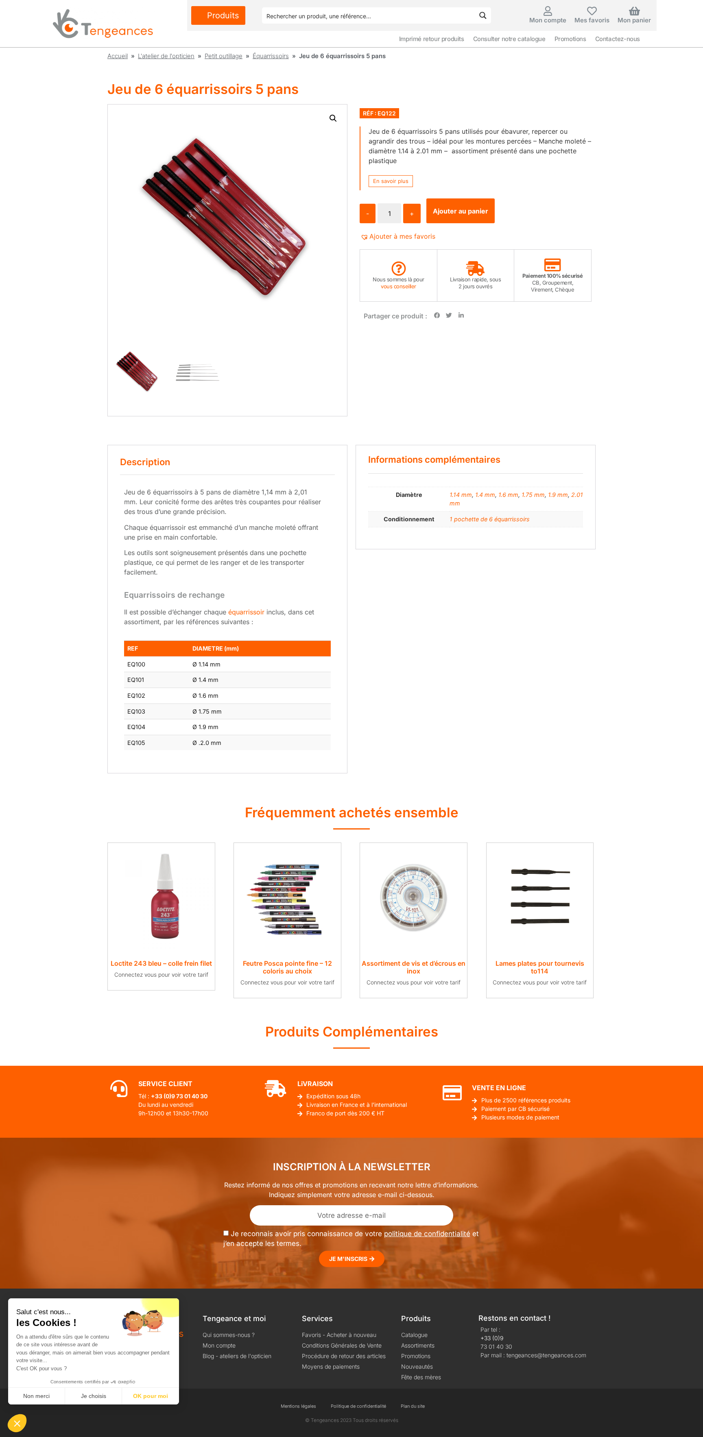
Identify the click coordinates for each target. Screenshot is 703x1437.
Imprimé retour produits (431, 39)
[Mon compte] (548, 11)
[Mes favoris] (592, 11)
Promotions (570, 39)
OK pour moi (150, 1396)
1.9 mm (558, 494)
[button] (333, 118)
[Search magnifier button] (483, 15)
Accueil (117, 56)
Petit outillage (223, 56)
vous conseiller (398, 286)
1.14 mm (461, 494)
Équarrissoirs (271, 56)
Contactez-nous (617, 39)
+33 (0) (161, 1096)
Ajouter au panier (460, 211)
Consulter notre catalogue (509, 39)
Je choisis (93, 1396)
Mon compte (547, 20)
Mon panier (634, 20)
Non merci (36, 1396)
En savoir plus (390, 181)
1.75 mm (533, 494)
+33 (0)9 (491, 1338)
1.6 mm (508, 494)
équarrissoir (246, 612)
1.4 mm (485, 494)
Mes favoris (591, 20)
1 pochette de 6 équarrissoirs (490, 519)
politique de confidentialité (427, 1234)
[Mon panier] (634, 11)
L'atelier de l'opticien (166, 56)
